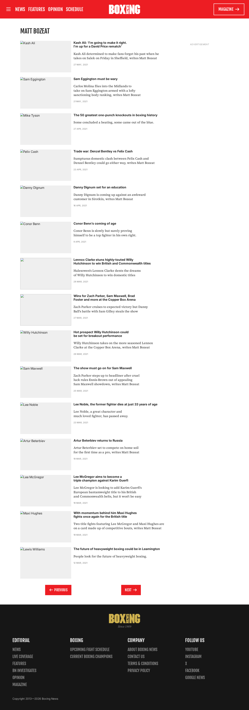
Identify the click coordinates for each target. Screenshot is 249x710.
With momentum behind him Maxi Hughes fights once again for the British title (105, 514)
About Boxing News (142, 649)
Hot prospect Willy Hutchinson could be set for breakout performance (101, 334)
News (20, 9)
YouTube (191, 649)
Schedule (74, 9)
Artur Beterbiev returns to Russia (98, 440)
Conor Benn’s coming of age (95, 223)
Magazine (225, 9)
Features (36, 9)
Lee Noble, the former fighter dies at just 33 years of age (115, 404)
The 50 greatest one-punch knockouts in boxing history (115, 115)
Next (128, 590)
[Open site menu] (8, 9)
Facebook (192, 670)
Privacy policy (139, 670)
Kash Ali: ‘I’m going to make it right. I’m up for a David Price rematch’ (100, 44)
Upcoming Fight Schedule (90, 649)
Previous (61, 590)
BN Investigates (24, 670)
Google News (195, 677)
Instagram (193, 656)
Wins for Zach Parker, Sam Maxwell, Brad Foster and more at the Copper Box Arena (105, 297)
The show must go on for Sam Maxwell (103, 368)
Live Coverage (22, 656)
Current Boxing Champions (91, 656)
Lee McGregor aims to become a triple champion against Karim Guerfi (101, 478)
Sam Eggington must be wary (95, 79)
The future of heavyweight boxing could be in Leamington (117, 549)
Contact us (136, 656)
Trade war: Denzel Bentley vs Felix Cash (103, 151)
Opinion (55, 9)
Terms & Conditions (143, 663)
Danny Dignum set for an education (100, 187)
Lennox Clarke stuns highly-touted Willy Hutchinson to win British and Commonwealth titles (112, 261)
